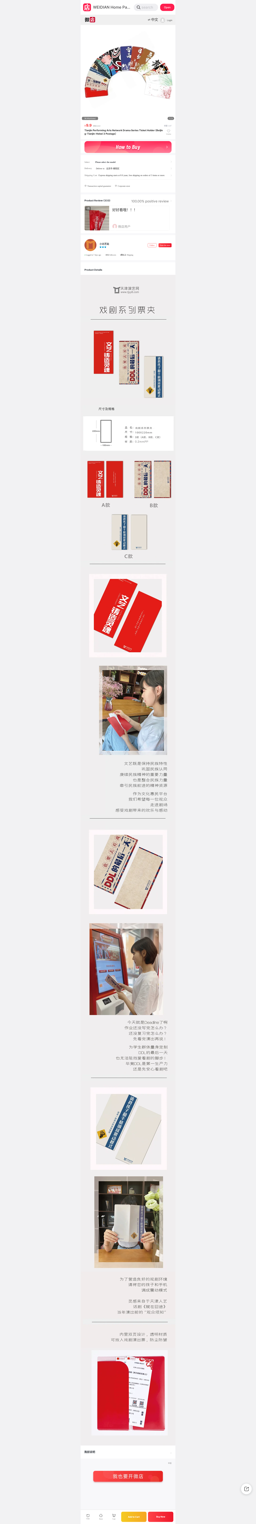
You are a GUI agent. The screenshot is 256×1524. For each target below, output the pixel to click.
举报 (170, 1463)
